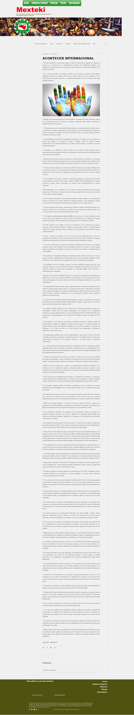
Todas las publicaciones (41, 43)
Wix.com (77, 709)
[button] (105, 43)
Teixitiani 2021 (53, 642)
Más (94, 43)
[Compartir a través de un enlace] (54, 647)
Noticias (103, 687)
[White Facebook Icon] (29, 709)
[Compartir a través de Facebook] (43, 647)
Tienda (104, 689)
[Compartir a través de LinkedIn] (51, 647)
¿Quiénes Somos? (99, 684)
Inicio (104, 681)
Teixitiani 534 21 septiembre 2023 (81, 43)
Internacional (59, 43)
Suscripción (102, 692)
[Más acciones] (99, 54)
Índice (51, 43)
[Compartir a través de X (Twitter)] (47, 647)
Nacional (68, 43)
